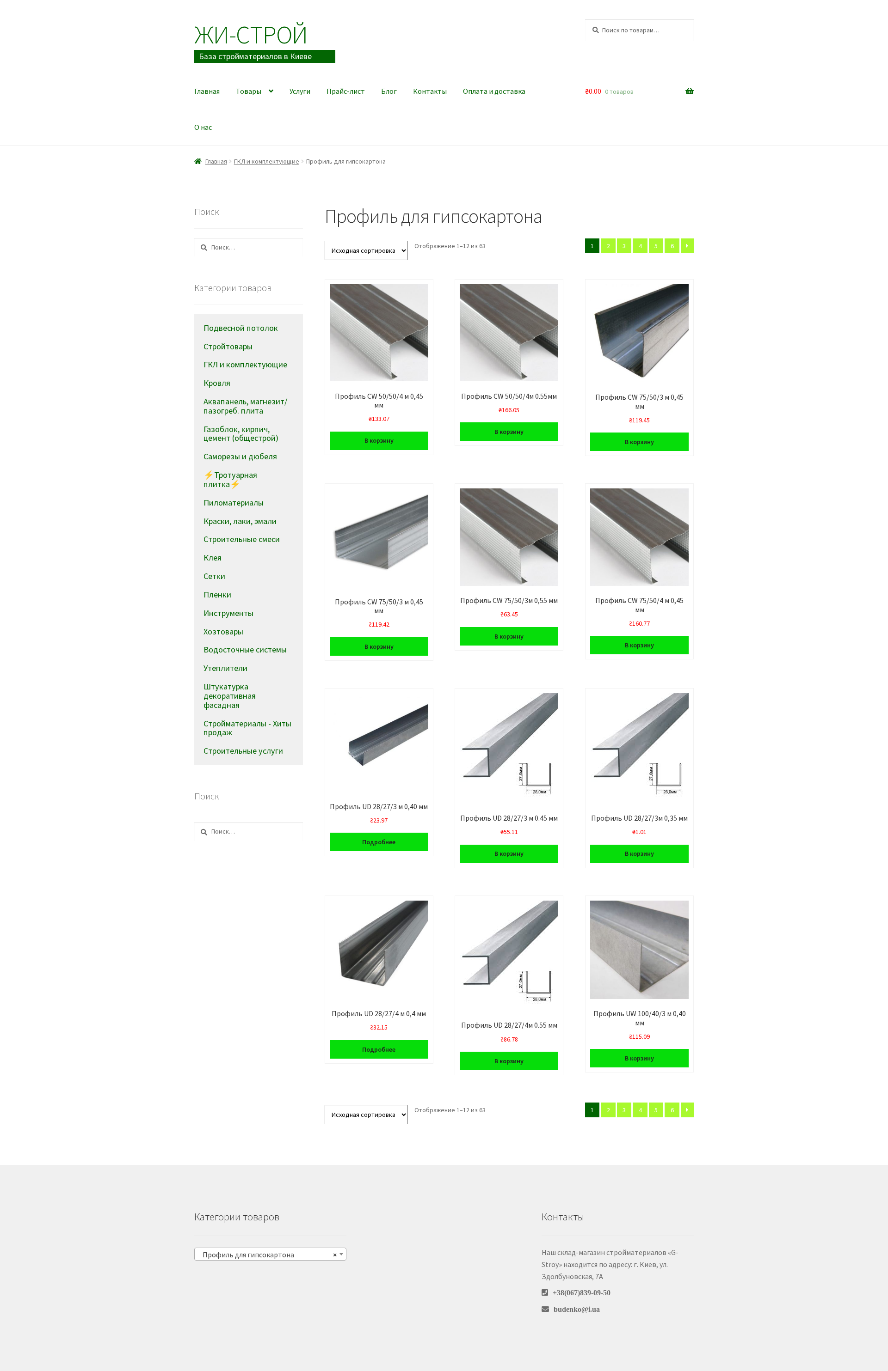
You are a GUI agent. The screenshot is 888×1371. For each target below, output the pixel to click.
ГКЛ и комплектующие (266, 161)
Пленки (217, 594)
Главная (207, 91)
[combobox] (270, 1254)
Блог (389, 91)
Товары (248, 91)
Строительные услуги (243, 750)
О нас (203, 127)
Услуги (300, 91)
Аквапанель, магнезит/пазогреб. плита (245, 406)
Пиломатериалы (234, 502)
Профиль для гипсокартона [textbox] (267, 1254)
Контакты (430, 91)
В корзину (379, 440)
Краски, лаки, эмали (240, 521)
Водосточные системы (245, 649)
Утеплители (225, 668)
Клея (213, 557)
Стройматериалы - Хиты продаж (247, 728)
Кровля (217, 383)
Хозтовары (223, 631)
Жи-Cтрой (251, 34)
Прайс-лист (346, 91)
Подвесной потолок (241, 328)
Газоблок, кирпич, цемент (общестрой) (241, 434)
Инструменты (228, 613)
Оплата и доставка (494, 91)
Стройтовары (228, 346)
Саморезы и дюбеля (240, 456)
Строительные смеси (242, 539)
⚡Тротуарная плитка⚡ (230, 479)
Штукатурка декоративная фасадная (230, 695)
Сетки (214, 576)
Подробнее (378, 842)
